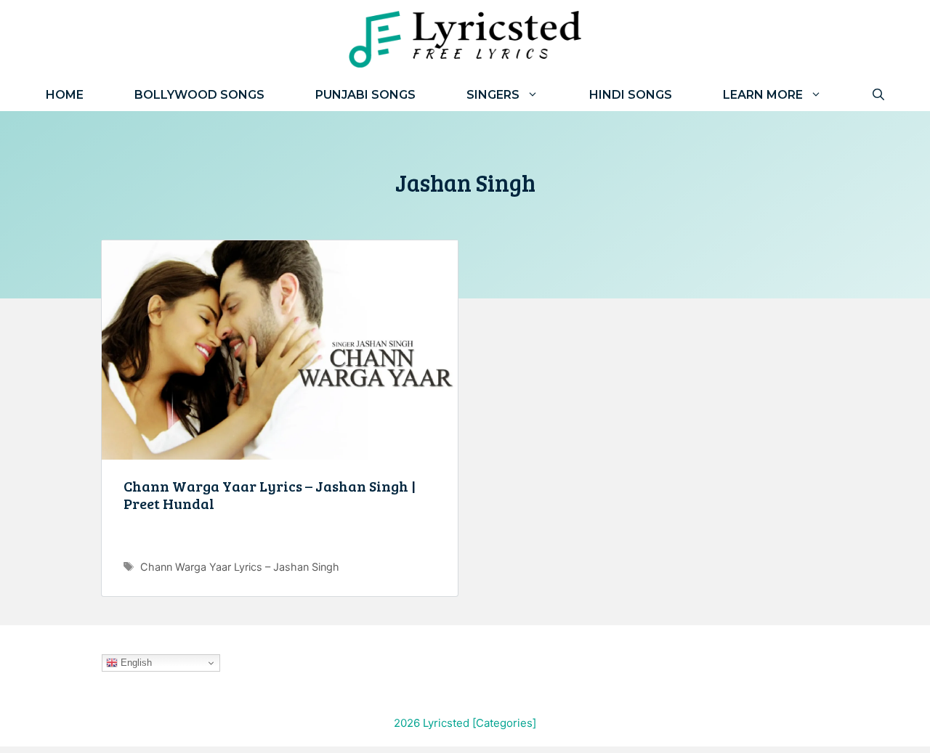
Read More (280, 541)
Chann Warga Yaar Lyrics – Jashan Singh (239, 567)
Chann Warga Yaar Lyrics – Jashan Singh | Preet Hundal (270, 494)
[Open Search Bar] (878, 94)
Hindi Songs (630, 95)
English (135, 662)
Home (65, 95)
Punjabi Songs (365, 95)
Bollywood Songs (199, 95)
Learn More (763, 95)
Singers (492, 95)
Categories (504, 723)
